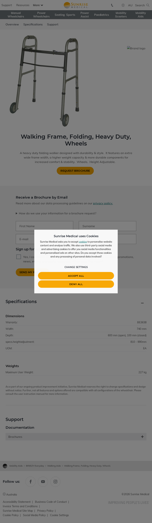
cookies (83, 241)
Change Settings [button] (76, 267)
